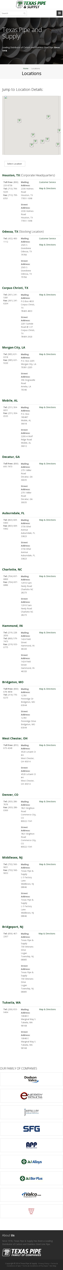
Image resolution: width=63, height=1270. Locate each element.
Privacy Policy (43, 1263)
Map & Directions (47, 188)
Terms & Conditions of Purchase (35, 1266)
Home (25, 68)
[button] (35, 142)
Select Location (14, 163)
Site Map (53, 1266)
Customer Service (47, 182)
